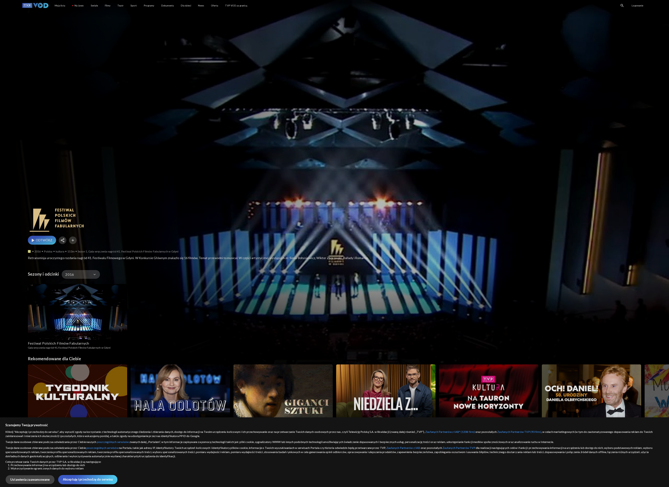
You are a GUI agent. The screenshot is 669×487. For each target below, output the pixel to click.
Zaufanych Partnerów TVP (459, 447)
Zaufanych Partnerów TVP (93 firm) (519, 431)
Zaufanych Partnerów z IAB (403, 447)
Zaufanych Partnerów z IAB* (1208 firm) (450, 431)
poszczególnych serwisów (113, 441)
